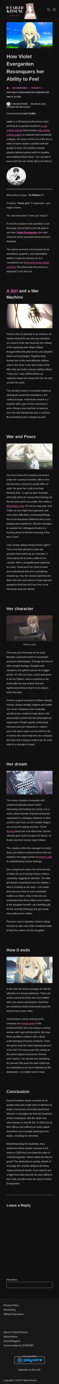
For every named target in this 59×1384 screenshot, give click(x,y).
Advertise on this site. (29, 1369)
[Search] (48, 9)
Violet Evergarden (27, 232)
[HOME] (8, 88)
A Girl (12, 291)
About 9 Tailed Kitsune (15, 1332)
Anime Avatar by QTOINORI (18, 1345)
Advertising (9, 1309)
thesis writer (28, 1023)
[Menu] (54, 9)
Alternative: (12, 1279)
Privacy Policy (11, 1305)
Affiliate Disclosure (13, 1314)
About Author (10, 1336)
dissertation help (15, 506)
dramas (11, 831)
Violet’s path (45, 857)
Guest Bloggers (11, 1341)
